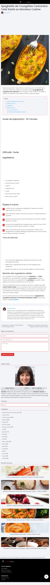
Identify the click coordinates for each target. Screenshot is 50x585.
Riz (2, 451)
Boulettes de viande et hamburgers (10, 412)
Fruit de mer (5, 424)
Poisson (4, 444)
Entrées (4, 422)
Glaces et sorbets (6, 427)
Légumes (4, 432)
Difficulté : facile (11, 103)
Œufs (3, 434)
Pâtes (3, 436)
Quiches (4, 448)
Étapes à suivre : (11, 107)
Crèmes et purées (6, 417)
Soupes (4, 456)
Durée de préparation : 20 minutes (15, 101)
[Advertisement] (25, 24)
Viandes (4, 458)
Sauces (4, 453)
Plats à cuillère (5, 441)
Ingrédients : (10, 105)
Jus (3, 429)
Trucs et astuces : (13, 110)
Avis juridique (4, 568)
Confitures (4, 415)
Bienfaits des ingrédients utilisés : (17, 112)
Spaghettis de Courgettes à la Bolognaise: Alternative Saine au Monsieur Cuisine (37, 326)
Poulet (3, 446)
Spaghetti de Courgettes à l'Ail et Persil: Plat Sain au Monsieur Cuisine (12, 326)
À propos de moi (5, 578)
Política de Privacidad (6, 572)
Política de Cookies (5, 570)
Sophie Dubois (7, 12)
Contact (3, 579)
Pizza (3, 439)
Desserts (4, 419)
